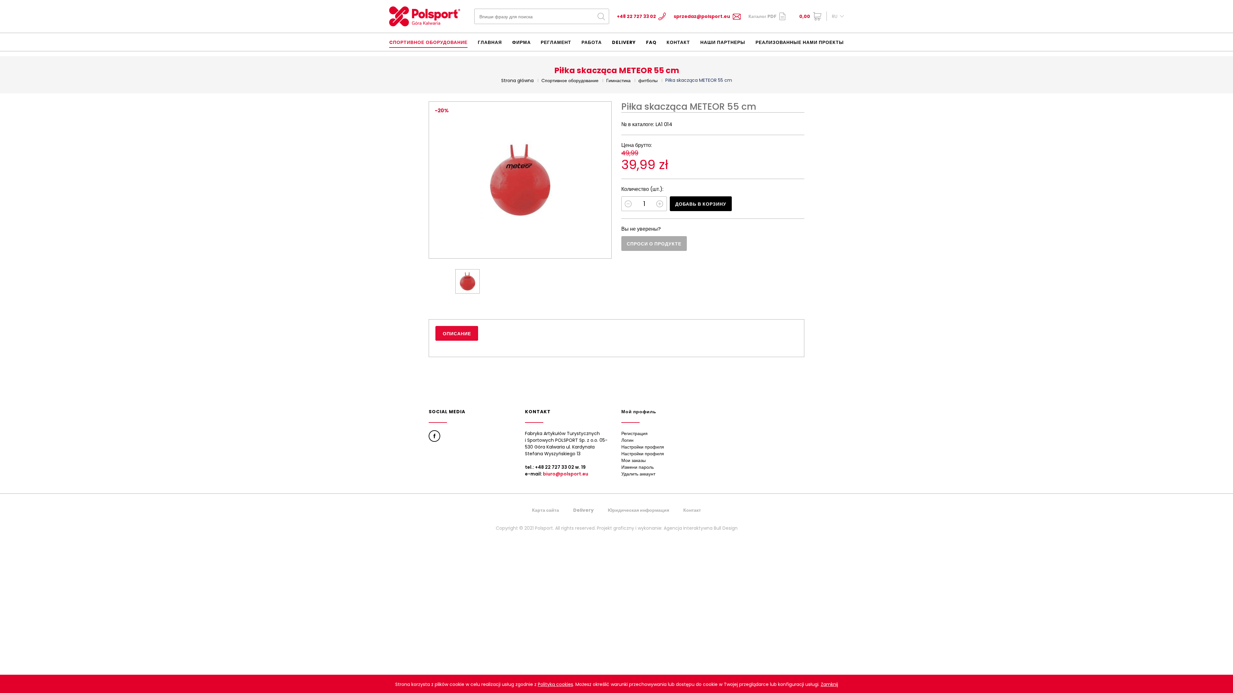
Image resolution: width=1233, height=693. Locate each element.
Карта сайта (545, 510)
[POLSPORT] (424, 16)
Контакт (678, 42)
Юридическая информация (638, 510)
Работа (592, 42)
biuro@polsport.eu (565, 474)
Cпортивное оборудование (428, 42)
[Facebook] (434, 436)
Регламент (556, 42)
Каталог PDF (762, 16)
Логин (627, 440)
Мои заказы (633, 460)
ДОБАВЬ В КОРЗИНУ (700, 204)
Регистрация (634, 433)
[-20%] (520, 180)
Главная (490, 42)
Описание (457, 333)
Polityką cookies (555, 684)
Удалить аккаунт (638, 474)
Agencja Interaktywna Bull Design (701, 528)
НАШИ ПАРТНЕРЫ (722, 42)
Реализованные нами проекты (800, 42)
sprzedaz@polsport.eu (702, 16)
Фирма (521, 42)
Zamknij (829, 684)
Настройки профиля (642, 447)
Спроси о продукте (654, 244)
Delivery (624, 42)
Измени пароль (637, 467)
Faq (651, 42)
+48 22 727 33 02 (636, 16)
